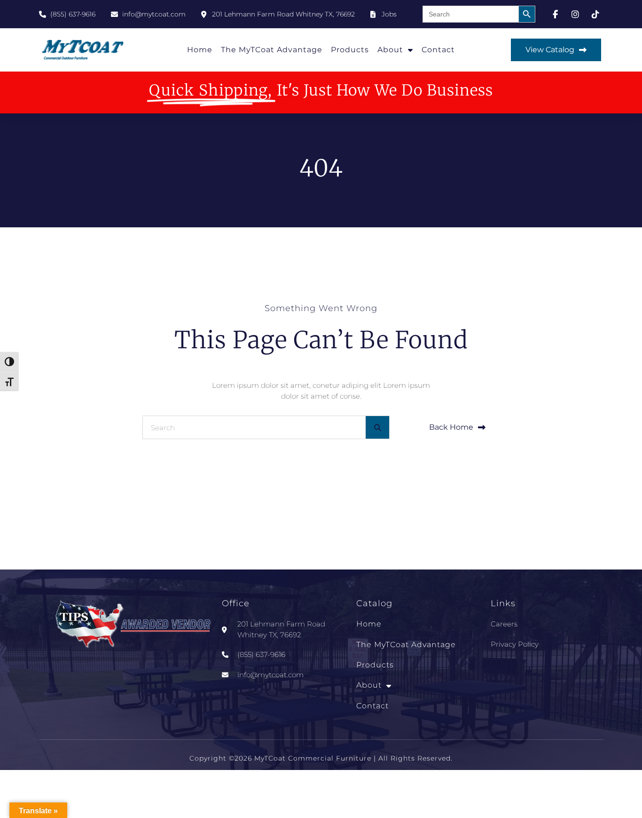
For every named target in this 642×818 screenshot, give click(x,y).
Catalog (374, 603)
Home (199, 49)
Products (350, 49)
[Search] (377, 427)
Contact (438, 49)
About (390, 49)
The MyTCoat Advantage (271, 49)
